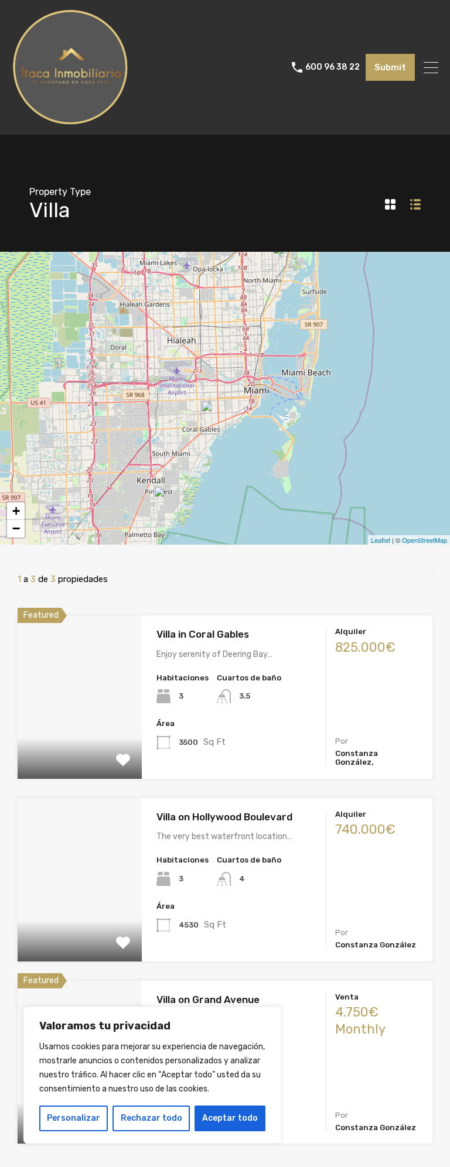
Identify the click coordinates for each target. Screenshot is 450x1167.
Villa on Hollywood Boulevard (224, 817)
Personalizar (73, 1118)
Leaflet (380, 540)
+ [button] (16, 511)
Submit (390, 67)
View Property (80, 746)
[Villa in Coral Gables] (166, 502)
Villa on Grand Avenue (208, 999)
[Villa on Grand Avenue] (213, 417)
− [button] (16, 528)
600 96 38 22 (332, 67)
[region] (152, 1075)
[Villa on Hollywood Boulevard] (284, 259)
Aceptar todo (230, 1118)
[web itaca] (70, 120)
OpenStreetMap (424, 540)
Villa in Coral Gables (202, 634)
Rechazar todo (151, 1118)
